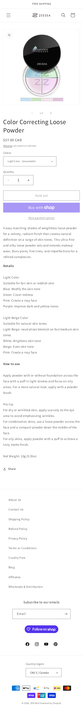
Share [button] (12, 469)
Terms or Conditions (22, 548)
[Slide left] (32, 113)
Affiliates (15, 577)
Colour (7, 153)
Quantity (8, 172)
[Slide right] (51, 113)
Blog (12, 567)
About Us (15, 500)
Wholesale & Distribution (26, 587)
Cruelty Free (17, 558)
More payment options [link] (42, 217)
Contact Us (16, 509)
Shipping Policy (19, 519)
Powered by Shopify (50, 703)
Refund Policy (18, 529)
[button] (8, 15)
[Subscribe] (65, 614)
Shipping (7, 145)
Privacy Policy (18, 538)
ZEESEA (34, 703)
